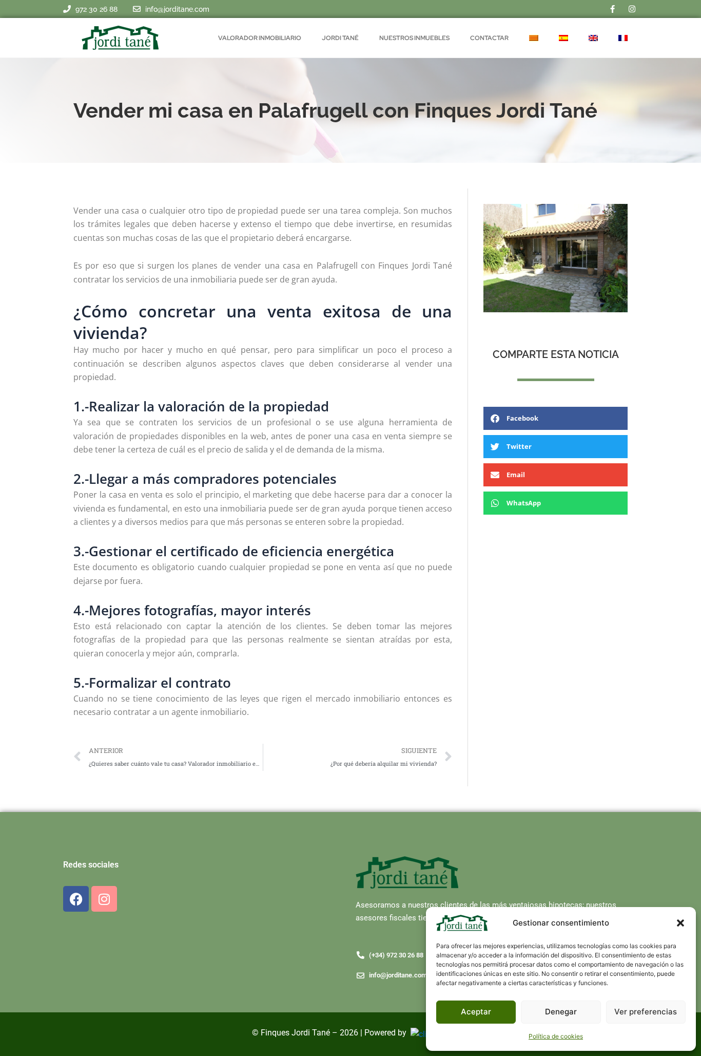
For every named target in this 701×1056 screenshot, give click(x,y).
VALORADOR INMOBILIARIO (259, 38)
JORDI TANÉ (340, 38)
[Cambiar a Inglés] (593, 38)
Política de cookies (556, 1036)
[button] (680, 923)
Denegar (561, 1011)
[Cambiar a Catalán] (534, 38)
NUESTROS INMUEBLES (414, 38)
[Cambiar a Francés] (623, 38)
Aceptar (476, 1011)
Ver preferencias (645, 1011)
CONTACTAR (489, 38)
